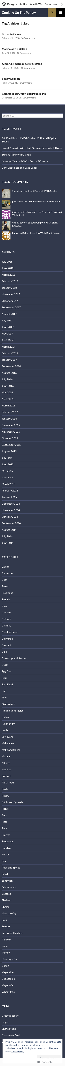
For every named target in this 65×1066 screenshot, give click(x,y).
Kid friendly (8, 723)
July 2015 (7, 457)
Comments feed (11, 1035)
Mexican (6, 756)
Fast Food (7, 684)
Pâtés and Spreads (12, 802)
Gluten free (8, 704)
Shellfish (6, 900)
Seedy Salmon (11, 78)
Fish (4, 690)
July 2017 (7, 320)
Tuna (5, 946)
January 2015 (9, 497)
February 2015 (10, 490)
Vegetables (8, 978)
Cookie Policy (17, 1051)
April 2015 (7, 477)
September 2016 (11, 366)
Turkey (6, 952)
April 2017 (7, 340)
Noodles (6, 769)
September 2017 (11, 307)
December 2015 (11, 425)
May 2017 (7, 333)
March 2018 (8, 274)
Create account (11, 1015)
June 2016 (8, 385)
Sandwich (7, 880)
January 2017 (9, 359)
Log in (5, 1022)
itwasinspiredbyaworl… (25, 211)
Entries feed (9, 1028)
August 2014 (9, 529)
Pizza (4, 821)
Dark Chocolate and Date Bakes (20, 167)
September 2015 (11, 444)
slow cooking (9, 913)
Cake (5, 605)
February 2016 (10, 412)
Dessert (6, 645)
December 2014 (11, 503)
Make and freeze (11, 749)
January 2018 (9, 287)
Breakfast (7, 592)
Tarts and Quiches (12, 932)
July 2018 (7, 261)
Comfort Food (10, 632)
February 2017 (10, 353)
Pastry (5, 795)
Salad (5, 874)
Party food (8, 782)
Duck (5, 664)
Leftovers (7, 736)
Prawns (6, 834)
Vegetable (8, 972)
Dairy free (7, 638)
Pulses (5, 854)
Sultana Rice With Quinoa (16, 154)
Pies (4, 815)
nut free (6, 775)
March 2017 (8, 346)
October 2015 (10, 438)
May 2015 (7, 470)
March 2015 (8, 483)
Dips (4, 651)
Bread (5, 586)
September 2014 (11, 523)
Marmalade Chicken (15, 49)
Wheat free (8, 991)
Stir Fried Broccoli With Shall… (40, 190)
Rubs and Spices (11, 867)
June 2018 (8, 268)
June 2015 (8, 464)
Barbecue (7, 573)
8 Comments (26, 82)
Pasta (5, 789)
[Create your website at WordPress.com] (32, 4)
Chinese (6, 625)
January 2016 (9, 418)
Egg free (6, 671)
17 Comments (24, 53)
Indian (5, 717)
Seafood (6, 893)
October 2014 (10, 516)
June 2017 (8, 327)
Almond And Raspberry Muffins (22, 63)
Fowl (4, 697)
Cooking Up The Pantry (19, 13)
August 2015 (9, 451)
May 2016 (7, 392)
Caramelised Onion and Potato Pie (24, 93)
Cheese (6, 612)
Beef (4, 579)
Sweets (6, 926)
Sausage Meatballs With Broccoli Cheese (25, 161)
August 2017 (9, 313)
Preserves (7, 841)
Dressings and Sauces (14, 658)
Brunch (6, 599)
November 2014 (11, 510)
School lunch (9, 887)
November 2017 (11, 294)
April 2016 (7, 398)
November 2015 (11, 431)
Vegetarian (8, 985)
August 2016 (9, 372)
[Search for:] (32, 115)
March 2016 (8, 405)
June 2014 (8, 542)
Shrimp (6, 906)
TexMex (6, 939)
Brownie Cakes (11, 34)
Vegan (5, 965)
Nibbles (6, 762)
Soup (5, 919)
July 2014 (7, 536)
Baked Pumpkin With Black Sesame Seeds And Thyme (32, 148)
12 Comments (29, 97)
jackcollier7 (18, 201)
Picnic (5, 808)
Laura (15, 233)
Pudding (6, 847)
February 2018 (10, 281)
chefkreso (18, 222)
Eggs (4, 677)
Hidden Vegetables (12, 710)
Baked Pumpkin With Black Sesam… (42, 233)
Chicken (6, 618)
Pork (4, 828)
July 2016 (7, 379)
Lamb (5, 730)
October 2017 (10, 300)
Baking (5, 566)
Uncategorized (10, 959)
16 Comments (28, 38)
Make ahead (8, 743)
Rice (4, 861)
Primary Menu (60, 12)
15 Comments (28, 68)
